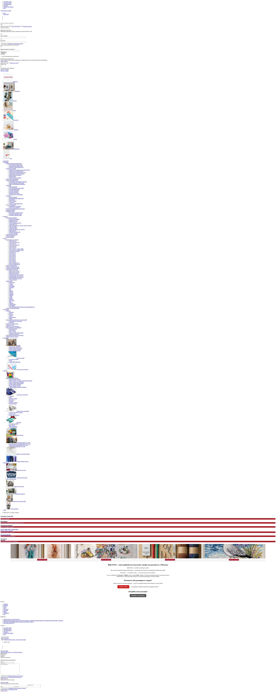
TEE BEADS (12, 304)
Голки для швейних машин (15, 412)
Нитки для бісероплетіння (12, 308)
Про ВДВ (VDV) (7, 1)
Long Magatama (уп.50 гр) (15, 278)
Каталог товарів (5, 69)
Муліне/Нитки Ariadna (11, 234)
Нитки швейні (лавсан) (15, 386)
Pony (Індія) (12, 199)
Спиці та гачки (20, 358)
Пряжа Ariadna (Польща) (15, 349)
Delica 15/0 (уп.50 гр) (14, 272)
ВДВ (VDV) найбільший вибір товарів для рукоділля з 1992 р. (18, 621)
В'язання (16, 129)
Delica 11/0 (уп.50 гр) (14, 270)
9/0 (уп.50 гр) (12, 260)
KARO (11, 298)
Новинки (15, 81)
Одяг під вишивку (10, 205)
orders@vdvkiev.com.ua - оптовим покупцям (15, 639)
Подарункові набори (14, 219)
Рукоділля (16, 120)
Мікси (10, 318)
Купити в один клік (16, 677)
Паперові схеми (10, 211)
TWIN (10, 296)
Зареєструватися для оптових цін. (11, 619)
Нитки (16, 378)
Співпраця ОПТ (7, 3)
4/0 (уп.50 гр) (12, 254)
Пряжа (18, 345)
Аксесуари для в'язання (22, 369)
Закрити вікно (4, 61)
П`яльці (8, 195)
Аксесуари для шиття (22, 394)
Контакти (5, 5)
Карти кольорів (10, 237)
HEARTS (11, 287)
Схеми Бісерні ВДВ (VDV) (15, 164)
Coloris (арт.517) (13, 224)
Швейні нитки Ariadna (14, 379)
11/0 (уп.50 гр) (12, 243)
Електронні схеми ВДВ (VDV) (16, 174)
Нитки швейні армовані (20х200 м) (17, 387)
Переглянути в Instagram (42, 559)
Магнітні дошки (13, 398)
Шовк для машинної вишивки (16, 382)
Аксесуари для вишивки (12, 179)
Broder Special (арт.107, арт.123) (17, 229)
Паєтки (8, 310)
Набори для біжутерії (11, 265)
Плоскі (11, 316)
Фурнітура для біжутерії (12, 323)
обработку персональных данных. (17, 688)
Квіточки (11, 312)
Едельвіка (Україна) (14, 190)
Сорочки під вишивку (14, 207)
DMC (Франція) (13, 186)
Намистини (9, 281)
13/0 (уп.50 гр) (12, 247)
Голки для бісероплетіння (12, 267)
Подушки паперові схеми (15, 214)
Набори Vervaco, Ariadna (15, 177)
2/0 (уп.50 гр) (12, 252)
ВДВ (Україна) (12, 201)
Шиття (15, 139)
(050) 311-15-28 (14, 63)
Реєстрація (6, 14)
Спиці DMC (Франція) (14, 362)
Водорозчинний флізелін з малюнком (15, 208)
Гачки (10, 360)
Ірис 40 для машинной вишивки (17, 184)
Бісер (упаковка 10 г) (14, 263)
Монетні (11, 314)
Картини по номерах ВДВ (19, 501)
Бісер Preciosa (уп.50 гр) (12, 239)
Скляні (11, 283)
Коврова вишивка (10, 210)
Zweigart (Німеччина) (14, 189)
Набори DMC (12, 176)
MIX (10, 301)
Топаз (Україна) (13, 427)
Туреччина (11, 202)
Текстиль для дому (21, 470)
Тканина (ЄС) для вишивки (16, 194)
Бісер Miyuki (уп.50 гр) (11, 269)
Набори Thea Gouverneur (15, 175)
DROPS (11, 295)
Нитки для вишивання (11, 180)
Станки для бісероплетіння (15, 203)
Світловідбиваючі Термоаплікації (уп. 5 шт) (20, 444)
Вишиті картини (21, 494)
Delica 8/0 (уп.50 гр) (14, 273)
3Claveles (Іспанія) (13, 423)
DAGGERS (12, 305)
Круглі (10, 313)
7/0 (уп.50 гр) (12, 257)
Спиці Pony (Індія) (13, 359)
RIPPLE (11, 299)
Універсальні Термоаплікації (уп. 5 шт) (18, 445)
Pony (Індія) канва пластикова (16, 188)
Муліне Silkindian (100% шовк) (16, 183)
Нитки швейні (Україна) (15, 384)
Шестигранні (12, 317)
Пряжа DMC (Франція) (14, 346)
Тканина (8, 185)
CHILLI (11, 292)
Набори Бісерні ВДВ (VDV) (16, 166)
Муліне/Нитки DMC (11, 217)
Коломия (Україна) (13, 192)
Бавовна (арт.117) (13, 220)
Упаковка (11, 322)
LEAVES (11, 294)
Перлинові (11, 282)
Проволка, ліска (10, 325)
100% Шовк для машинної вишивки (18, 181)
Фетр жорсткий (13, 329)
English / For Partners (8, 7)
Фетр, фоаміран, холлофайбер (13, 327)
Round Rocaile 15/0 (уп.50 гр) (16, 277)
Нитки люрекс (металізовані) (16, 383)
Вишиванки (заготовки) (15, 206)
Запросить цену (13, 689)
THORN (11, 303)
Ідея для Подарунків (11, 479)
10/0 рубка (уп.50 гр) (14, 242)
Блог (4, 8)
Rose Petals (11, 300)
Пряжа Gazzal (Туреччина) (15, 348)
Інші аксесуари (13, 403)
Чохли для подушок (19, 486)
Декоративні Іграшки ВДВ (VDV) (17, 172)
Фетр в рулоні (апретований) (16, 332)
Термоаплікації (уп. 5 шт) (23, 442)
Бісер (14, 110)
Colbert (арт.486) (13, 228)
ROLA (10, 290)
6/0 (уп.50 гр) (12, 256)
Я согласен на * (14, 688)
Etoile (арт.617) (12, 230)
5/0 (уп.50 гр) (12, 255)
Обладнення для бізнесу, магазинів (14, 335)
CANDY (11, 285)
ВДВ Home (16, 149)
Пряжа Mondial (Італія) (14, 350)
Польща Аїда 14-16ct (14, 193)
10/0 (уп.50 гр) (12, 241)
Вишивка (17, 91)
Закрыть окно (4, 690)
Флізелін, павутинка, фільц (23, 454)
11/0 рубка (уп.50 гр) (14, 245)
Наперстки (12, 399)
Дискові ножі (20, 435)
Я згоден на (13, 43)
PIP (10, 289)
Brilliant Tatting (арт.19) (14, 232)
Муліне (15, 100)
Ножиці (18, 422)
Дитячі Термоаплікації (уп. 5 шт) (17, 446)
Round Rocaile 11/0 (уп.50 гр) (16, 276)
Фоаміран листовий (14, 334)
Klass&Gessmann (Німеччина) (16, 198)
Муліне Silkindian (10, 236)
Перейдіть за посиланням (138, 595)
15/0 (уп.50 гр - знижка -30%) (16, 250)
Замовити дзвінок (27, 26)
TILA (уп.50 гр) (13, 279)
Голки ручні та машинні (22, 411)
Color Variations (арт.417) (15, 223)
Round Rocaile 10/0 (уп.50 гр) (16, 274)
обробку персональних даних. (15, 43)
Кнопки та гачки (13, 402)
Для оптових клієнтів (6, 10)
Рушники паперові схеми (15, 215)
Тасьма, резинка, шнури (22, 461)
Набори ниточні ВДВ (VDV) (16, 171)
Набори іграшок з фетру (12, 336)
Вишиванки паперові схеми (16, 212)
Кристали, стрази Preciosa (12, 326)
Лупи (10, 397)
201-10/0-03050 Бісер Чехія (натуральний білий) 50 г (22, 307)
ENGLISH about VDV (8, 623)
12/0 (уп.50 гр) (12, 246)
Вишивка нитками (10, 168)
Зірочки (11, 291)
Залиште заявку (123, 586)
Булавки (11, 401)
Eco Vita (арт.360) (13, 233)
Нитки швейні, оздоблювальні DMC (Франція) (20, 380)
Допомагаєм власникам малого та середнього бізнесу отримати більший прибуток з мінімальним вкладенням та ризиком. (33, 620)
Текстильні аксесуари (22, 477)
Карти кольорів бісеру (14, 264)
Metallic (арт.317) (13, 221)
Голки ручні (12, 413)
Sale (11, 158)
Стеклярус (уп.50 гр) (14, 251)
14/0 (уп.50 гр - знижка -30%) (16, 248)
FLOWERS (12, 286)
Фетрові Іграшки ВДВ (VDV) (16, 167)
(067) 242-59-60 (16, 26)
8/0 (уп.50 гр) (12, 259)
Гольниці (11, 396)
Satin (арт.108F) (13, 226)
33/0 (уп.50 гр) (12, 261)
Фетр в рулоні (12, 331)
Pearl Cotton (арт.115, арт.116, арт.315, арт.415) (20, 225)
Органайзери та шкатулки (15, 321)
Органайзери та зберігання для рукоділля (16, 320)
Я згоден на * (12, 676)
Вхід (4, 13)
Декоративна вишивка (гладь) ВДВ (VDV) (19, 170)
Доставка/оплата (7, 4)
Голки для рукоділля (14, 415)
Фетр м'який (12, 330)
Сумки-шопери (14, 508)
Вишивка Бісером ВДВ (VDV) (13, 163)
